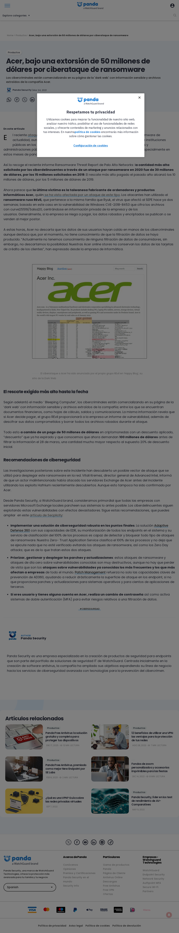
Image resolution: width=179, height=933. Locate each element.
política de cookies (88, 132)
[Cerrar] (139, 97)
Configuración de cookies (90, 145)
